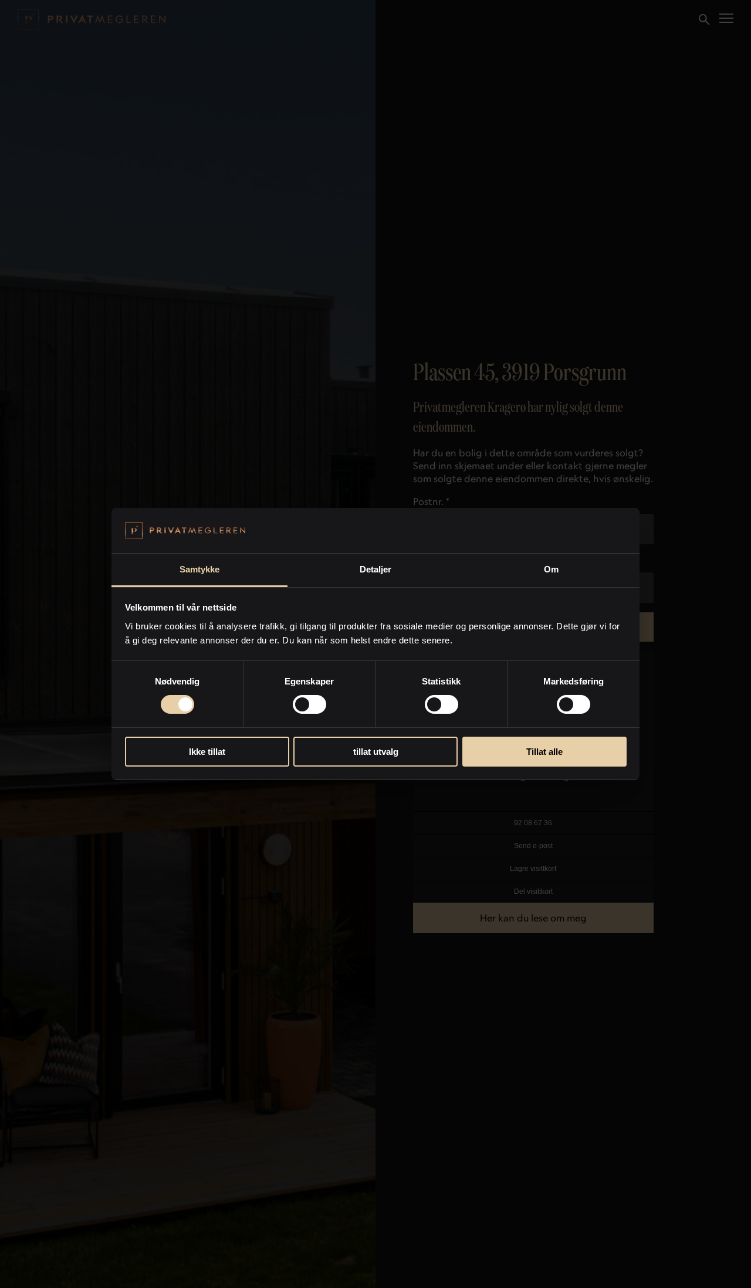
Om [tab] (551, 569)
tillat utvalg (375, 752)
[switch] (309, 704)
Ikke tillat (207, 752)
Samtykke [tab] (200, 569)
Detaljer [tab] (376, 569)
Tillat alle (544, 752)
